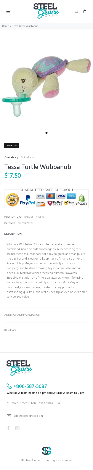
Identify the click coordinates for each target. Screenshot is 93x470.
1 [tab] (46, 133)
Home (5, 26)
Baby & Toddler (34, 217)
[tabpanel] (46, 83)
